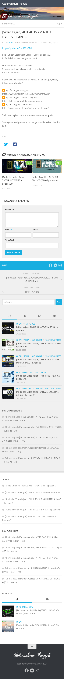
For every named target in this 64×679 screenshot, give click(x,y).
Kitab (5, 24)
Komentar (10, 209)
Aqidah (19, 324)
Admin (10, 43)
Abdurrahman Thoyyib (14, 3)
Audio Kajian (37, 340)
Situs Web (9, 240)
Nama (8, 229)
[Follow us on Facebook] (50, 265)
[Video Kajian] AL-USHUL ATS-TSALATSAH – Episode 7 (30, 485)
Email (36, 229)
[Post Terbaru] (9, 316)
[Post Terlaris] (24, 316)
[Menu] (60, 3)
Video (12, 24)
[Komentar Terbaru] (39, 316)
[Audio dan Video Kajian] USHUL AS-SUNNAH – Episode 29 (32, 492)
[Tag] (54, 316)
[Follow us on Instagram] (60, 265)
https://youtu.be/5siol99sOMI (17, 48)
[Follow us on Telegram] (55, 265)
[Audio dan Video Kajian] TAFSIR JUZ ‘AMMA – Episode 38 (13, 180)
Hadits (31, 388)
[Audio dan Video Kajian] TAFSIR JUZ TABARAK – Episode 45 (32, 509)
